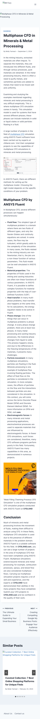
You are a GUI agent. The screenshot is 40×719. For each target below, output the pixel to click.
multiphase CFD (17, 134)
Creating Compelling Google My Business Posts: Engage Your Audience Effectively (30, 619)
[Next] (34, 672)
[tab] (15, 696)
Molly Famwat (11, 51)
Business (7, 31)
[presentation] (20, 662)
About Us (8, 713)
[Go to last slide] (6, 672)
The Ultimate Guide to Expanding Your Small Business (10, 615)
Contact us (19, 713)
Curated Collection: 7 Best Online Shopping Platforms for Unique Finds (19, 681)
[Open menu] (35, 4)
